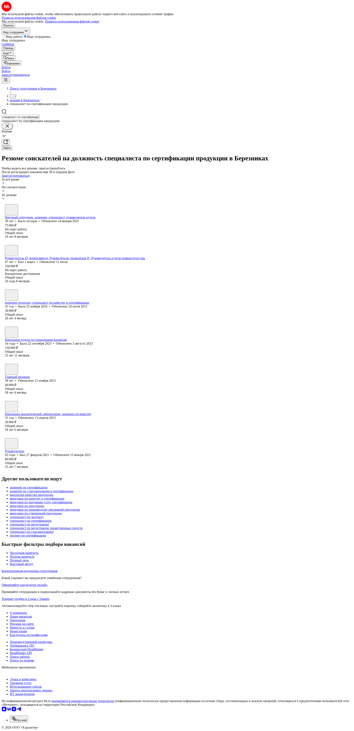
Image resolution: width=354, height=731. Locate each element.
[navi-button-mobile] (6, 80)
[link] (9, 58)
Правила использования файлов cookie (72, 21)
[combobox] (21, 117)
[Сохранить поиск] (6, 142)
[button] (6, 67)
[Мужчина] (11, 250)
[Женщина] (11, 209)
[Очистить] (7, 126)
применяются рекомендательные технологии (82, 701)
